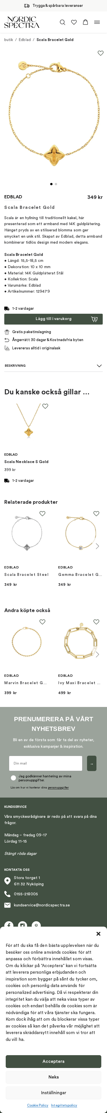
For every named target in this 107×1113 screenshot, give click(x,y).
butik (8, 40)
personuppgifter (58, 787)
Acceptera (53, 1061)
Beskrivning (15, 365)
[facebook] (8, 925)
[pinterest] (36, 925)
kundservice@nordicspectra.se (42, 905)
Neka (54, 1077)
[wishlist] (74, 22)
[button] (98, 934)
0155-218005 (26, 894)
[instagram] (22, 925)
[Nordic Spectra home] (21, 22)
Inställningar (53, 1093)
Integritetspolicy (64, 1105)
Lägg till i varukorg (54, 319)
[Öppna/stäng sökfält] (62, 22)
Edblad (25, 40)
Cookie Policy (38, 1105)
